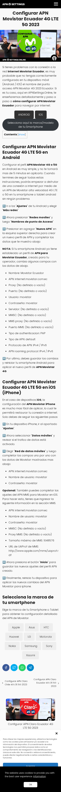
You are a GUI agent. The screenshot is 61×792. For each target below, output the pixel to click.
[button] (56, 733)
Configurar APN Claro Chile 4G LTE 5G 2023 (16, 683)
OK (30, 784)
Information (39, 776)
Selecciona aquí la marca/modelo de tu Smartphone (31, 125)
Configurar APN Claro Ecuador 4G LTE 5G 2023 (44, 683)
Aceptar (30, 766)
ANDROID (24, 114)
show (22, 134)
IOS (41, 114)
